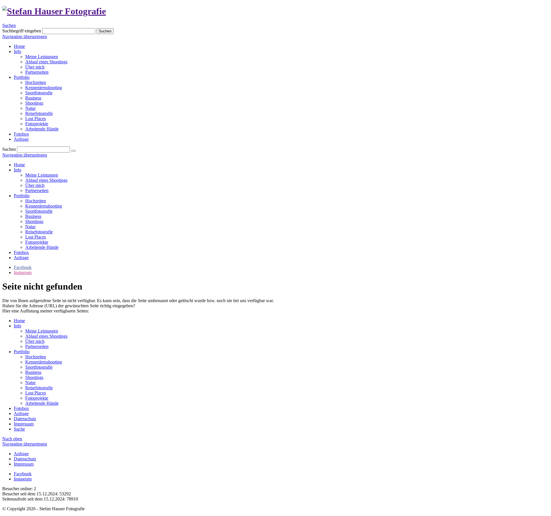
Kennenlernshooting (43, 206)
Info (17, 169)
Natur (30, 226)
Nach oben (12, 438)
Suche (19, 429)
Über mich (34, 185)
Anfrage (21, 257)
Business (33, 216)
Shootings (34, 221)
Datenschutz (25, 418)
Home (19, 164)
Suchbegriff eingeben (21, 30)
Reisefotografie (39, 231)
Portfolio (22, 195)
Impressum (24, 423)
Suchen (9, 25)
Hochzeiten (35, 200)
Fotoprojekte (36, 242)
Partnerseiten (36, 190)
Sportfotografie (39, 211)
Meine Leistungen (41, 175)
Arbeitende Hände (42, 247)
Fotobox (21, 252)
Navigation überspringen (24, 36)
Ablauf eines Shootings (46, 180)
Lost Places (35, 236)
